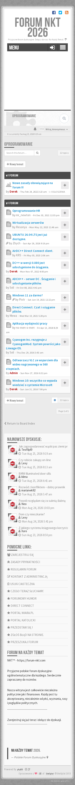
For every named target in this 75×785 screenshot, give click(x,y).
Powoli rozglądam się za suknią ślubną (42, 501)
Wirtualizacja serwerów (28, 223)
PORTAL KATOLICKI (22, 620)
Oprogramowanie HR (26, 211)
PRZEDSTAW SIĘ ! (21, 627)
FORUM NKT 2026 (38, 28)
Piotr (22, 299)
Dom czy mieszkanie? (32, 514)
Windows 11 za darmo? (27, 295)
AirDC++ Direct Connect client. (32, 251)
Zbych (16, 243)
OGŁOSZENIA (58, 191)
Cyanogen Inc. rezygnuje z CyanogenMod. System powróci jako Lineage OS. (33, 344)
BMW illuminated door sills (35, 473)
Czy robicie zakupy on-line (35, 460)
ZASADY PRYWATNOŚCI (25, 562)
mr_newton (23, 215)
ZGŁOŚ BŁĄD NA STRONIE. (27, 635)
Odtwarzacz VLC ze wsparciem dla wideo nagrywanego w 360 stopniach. (32, 364)
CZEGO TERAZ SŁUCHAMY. (27, 591)
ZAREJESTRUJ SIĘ (22, 555)
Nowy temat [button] (16, 164)
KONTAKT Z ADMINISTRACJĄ (28, 576)
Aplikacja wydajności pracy (29, 323)
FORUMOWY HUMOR (23, 598)
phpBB (20, 769)
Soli (12, 287)
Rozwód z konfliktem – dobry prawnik (42, 487)
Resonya (21, 227)
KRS (18, 255)
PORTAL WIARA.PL (22, 613)
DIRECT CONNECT (22, 606)
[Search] (37, 153)
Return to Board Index (20, 423)
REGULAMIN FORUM (23, 569)
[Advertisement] (37, 79)
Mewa (13, 316)
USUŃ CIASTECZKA (22, 584)
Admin (14, 373)
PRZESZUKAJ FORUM (24, 642)
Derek (14, 191)
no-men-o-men (25, 328)
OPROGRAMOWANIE (18, 144)
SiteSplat (50, 773)
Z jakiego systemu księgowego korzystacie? (46, 528)
